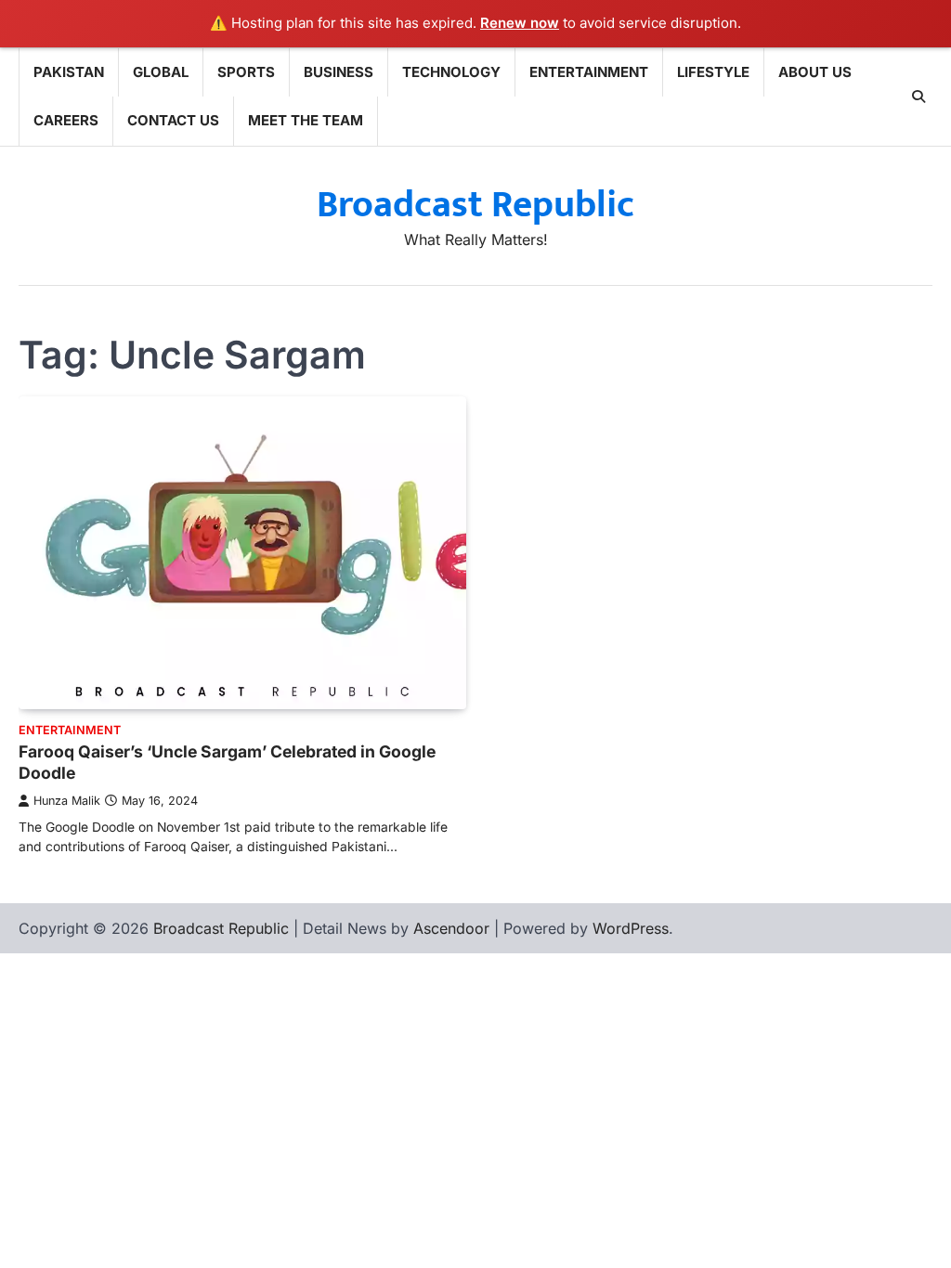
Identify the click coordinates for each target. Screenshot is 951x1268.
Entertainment (588, 72)
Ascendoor (451, 928)
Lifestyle (713, 72)
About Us (815, 72)
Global (161, 72)
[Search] (918, 96)
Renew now (519, 23)
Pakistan (68, 72)
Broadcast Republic (475, 205)
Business (338, 72)
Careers (65, 120)
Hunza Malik (66, 801)
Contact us (173, 120)
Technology (451, 72)
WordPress (631, 928)
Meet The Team (305, 120)
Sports (246, 72)
